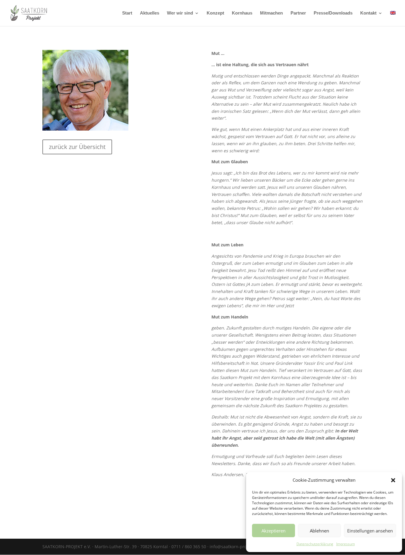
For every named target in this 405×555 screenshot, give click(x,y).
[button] (393, 480)
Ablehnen (319, 531)
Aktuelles (149, 13)
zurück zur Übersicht (77, 147)
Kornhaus (242, 13)
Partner (298, 13)
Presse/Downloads (333, 13)
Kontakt (368, 13)
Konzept (215, 13)
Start (127, 13)
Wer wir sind (180, 13)
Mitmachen (271, 13)
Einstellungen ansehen (370, 531)
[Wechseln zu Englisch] (393, 18)
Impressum (345, 543)
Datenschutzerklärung (314, 543)
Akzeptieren (274, 531)
